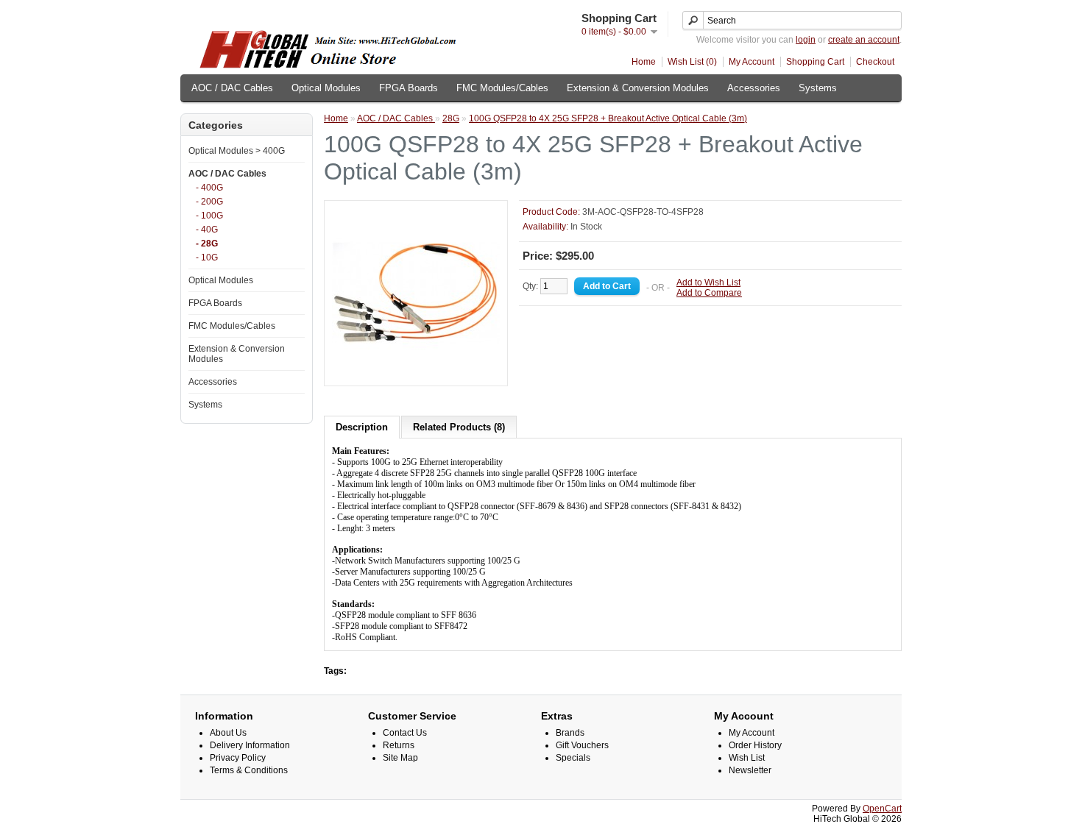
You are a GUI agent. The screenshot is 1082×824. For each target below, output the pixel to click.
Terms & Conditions (249, 770)
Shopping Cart (815, 62)
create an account (863, 40)
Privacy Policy (238, 758)
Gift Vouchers (582, 745)
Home (644, 62)
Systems (818, 87)
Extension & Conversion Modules (638, 87)
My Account (751, 62)
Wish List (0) (692, 62)
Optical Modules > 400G (236, 151)
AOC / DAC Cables (232, 87)
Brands (570, 733)
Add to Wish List (708, 282)
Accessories (753, 87)
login (806, 40)
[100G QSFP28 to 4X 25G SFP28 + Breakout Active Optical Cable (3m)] (416, 373)
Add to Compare (709, 293)
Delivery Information (250, 745)
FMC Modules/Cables (502, 87)
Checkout (875, 62)
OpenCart (882, 808)
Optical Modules (326, 87)
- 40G (207, 229)
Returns (398, 745)
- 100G (209, 215)
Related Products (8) (459, 427)
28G (450, 118)
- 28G (207, 243)
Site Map (400, 758)
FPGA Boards (408, 87)
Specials (573, 758)
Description (362, 427)
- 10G (207, 257)
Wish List (747, 758)
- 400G (209, 187)
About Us (228, 733)
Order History (755, 745)
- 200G (209, 201)
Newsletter (750, 770)
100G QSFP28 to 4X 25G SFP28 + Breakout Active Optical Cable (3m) (608, 118)
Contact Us (405, 733)
